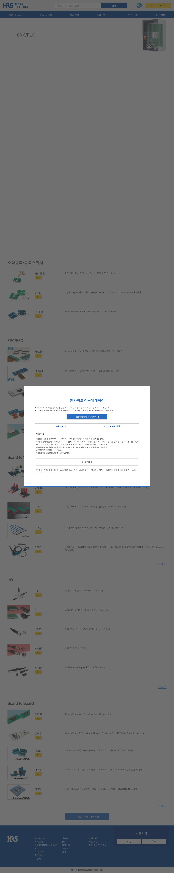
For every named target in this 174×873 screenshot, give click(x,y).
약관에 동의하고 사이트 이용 (87, 416)
